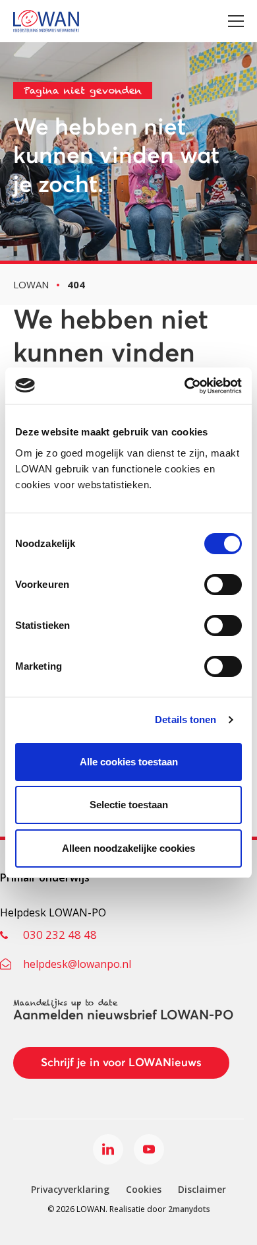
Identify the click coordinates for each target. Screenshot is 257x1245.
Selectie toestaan (129, 804)
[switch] (223, 584)
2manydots (189, 1209)
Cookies (143, 1189)
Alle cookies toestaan (129, 761)
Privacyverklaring (70, 1189)
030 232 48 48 (60, 934)
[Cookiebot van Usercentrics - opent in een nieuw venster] (185, 386)
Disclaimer (202, 1189)
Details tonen (185, 719)
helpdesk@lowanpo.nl (77, 964)
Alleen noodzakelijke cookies (128, 848)
